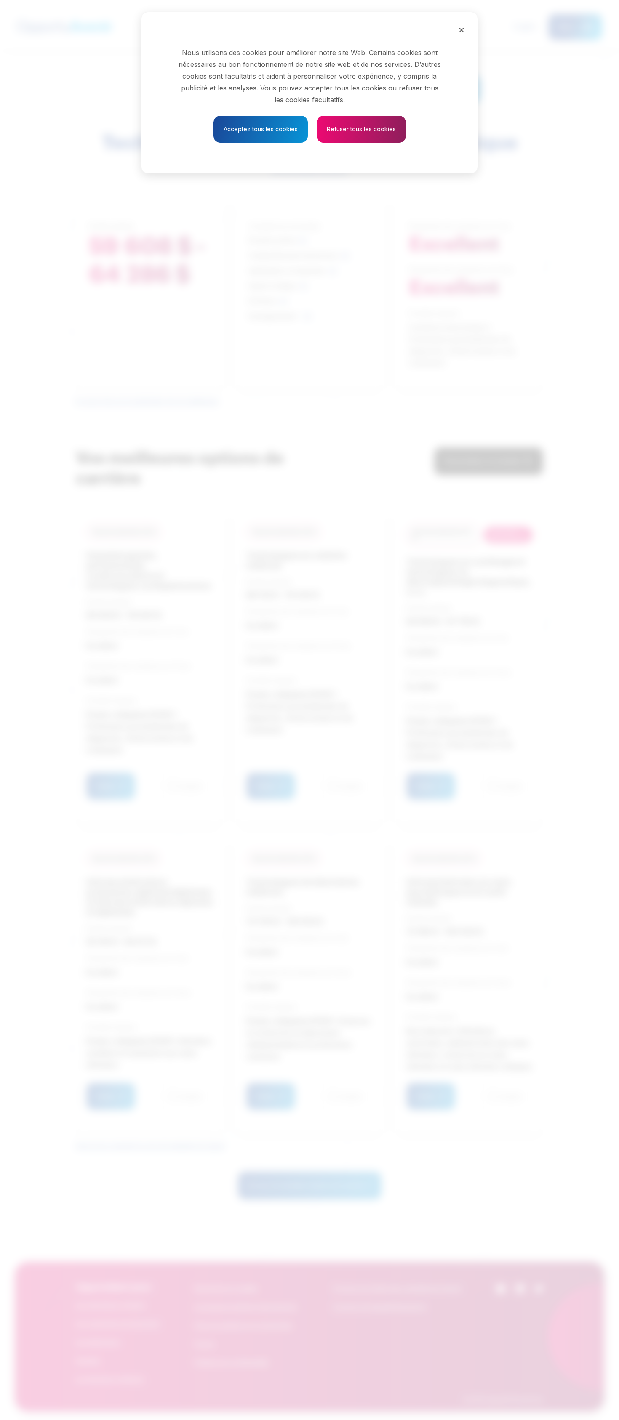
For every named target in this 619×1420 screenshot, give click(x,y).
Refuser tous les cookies (361, 129)
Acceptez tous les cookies (261, 129)
